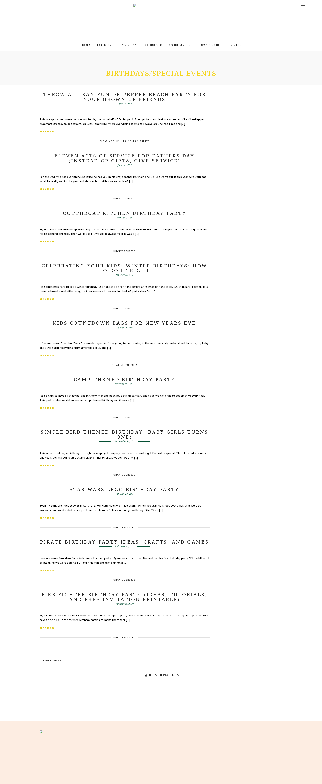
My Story (128, 44)
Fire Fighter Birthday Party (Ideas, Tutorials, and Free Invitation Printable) (124, 596)
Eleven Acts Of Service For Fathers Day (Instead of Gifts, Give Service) (124, 158)
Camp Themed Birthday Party (124, 379)
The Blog (104, 44)
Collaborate (152, 44)
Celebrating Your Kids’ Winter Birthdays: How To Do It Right (124, 268)
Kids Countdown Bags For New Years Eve (124, 323)
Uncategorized (124, 198)
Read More (47, 131)
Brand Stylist (179, 44)
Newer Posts (52, 660)
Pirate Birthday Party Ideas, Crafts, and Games (124, 542)
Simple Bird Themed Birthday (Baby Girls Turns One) (124, 434)
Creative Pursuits (113, 141)
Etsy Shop (233, 44)
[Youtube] (28, 5)
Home (85, 44)
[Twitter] (129, 731)
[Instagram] (39, 5)
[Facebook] (122, 731)
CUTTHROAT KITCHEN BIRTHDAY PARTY (124, 213)
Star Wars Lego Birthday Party (124, 489)
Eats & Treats (139, 141)
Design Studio (207, 44)
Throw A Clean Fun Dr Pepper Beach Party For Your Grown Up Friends (124, 96)
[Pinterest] (33, 5)
